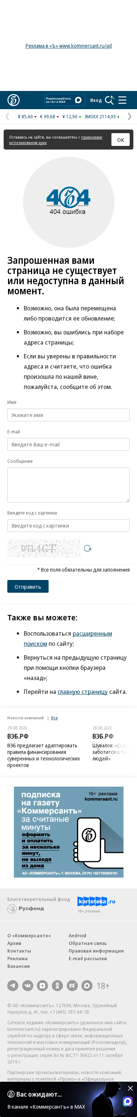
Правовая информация (96, 950)
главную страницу (83, 691)
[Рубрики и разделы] (122, 100)
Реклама (17, 958)
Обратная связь (88, 943)
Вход (96, 100)
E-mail (13, 431)
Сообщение (20, 461)
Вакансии (18, 966)
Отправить (28, 586)
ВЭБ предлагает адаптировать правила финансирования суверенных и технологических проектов (43, 755)
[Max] (86, 985)
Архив (14, 943)
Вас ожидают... (39, 1094)
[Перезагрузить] (87, 548)
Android (77, 935)
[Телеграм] (12, 985)
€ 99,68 (47, 116)
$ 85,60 (25, 116)
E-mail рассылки (88, 958)
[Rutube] (72, 985)
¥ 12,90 (69, 116)
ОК (120, 139)
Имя (11, 402)
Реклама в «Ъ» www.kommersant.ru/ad (69, 45)
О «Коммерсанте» (29, 935)
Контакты (19, 950)
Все (54, 717)
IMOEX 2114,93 (100, 116)
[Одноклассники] (57, 985)
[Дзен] (42, 985)
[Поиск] (109, 100)
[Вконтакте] (27, 985)
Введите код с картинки (32, 513)
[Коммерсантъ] (13, 100)
